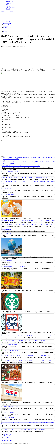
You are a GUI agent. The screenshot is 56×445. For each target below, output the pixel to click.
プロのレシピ (9, 1)
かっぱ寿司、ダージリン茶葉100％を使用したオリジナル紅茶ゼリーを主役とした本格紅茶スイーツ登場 (27, 179)
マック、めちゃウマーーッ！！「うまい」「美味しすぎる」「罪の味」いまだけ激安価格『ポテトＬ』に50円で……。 (27, 197)
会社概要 (8, 9)
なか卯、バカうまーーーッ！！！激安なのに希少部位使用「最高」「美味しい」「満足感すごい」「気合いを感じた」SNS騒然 (27, 191)
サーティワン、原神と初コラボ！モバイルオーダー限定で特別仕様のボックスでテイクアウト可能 (26, 357)
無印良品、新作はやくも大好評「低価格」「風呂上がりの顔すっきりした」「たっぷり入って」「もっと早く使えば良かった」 (27, 409)
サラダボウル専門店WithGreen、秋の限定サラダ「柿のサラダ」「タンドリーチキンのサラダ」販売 (26, 362)
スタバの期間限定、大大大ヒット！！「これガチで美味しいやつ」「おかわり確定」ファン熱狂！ (26, 312)
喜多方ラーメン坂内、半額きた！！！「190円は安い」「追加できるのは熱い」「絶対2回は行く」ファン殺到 (27, 353)
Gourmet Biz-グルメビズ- (8, 440)
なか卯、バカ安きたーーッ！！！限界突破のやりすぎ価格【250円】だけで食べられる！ (23, 231)
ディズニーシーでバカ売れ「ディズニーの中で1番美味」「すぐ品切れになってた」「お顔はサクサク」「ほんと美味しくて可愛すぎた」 (27, 257)
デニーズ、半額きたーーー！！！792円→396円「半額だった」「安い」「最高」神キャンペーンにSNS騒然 (27, 291)
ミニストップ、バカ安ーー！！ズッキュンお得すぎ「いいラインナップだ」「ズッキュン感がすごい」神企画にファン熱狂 (27, 415)
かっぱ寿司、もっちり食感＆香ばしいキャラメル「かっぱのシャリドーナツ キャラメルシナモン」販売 (27, 218)
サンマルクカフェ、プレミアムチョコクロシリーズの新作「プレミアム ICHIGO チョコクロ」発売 (26, 337)
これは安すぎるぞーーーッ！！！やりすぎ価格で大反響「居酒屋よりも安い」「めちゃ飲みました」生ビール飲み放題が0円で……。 (27, 174)
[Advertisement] (25, 16)
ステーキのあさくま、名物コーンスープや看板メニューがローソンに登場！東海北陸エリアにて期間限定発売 (27, 186)
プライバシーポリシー (8, 437)
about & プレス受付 (10, 7)
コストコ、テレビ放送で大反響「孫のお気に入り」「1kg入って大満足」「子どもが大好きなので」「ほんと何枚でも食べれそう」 (28, 236)
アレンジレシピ (10, 3)
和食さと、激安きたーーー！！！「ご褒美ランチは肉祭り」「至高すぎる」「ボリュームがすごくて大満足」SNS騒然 (27, 263)
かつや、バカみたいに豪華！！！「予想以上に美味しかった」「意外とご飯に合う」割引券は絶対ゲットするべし (27, 333)
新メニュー (8, 4)
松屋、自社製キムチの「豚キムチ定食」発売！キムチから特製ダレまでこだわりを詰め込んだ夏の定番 (27, 382)
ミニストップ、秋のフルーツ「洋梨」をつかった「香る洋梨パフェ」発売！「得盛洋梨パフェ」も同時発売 (27, 426)
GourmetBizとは (7, 434)
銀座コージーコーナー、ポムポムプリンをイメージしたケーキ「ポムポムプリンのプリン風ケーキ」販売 (27, 222)
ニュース (8, 6)
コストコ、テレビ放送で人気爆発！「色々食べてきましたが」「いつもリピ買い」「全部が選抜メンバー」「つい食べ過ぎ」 (27, 403)
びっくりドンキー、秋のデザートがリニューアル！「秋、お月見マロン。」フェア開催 (23, 342)
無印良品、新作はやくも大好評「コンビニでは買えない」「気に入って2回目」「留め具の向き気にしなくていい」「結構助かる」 (28, 269)
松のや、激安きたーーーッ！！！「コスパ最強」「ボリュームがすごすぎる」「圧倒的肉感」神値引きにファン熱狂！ (27, 347)
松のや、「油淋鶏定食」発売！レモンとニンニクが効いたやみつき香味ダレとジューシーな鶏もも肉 (26, 226)
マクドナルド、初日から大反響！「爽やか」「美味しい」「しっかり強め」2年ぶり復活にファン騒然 (27, 419)
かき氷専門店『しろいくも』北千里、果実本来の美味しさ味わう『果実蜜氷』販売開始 (23, 431)
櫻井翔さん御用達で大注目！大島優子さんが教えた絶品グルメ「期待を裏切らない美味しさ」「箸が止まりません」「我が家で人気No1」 (27, 168)
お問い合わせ (6, 435)
